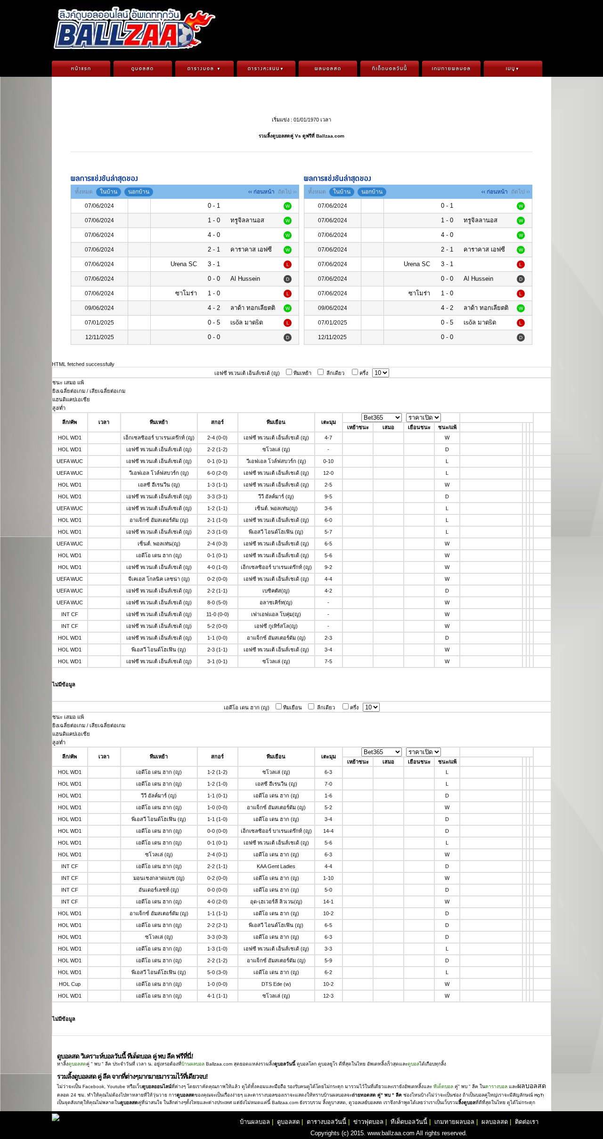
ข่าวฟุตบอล (368, 1121)
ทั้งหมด (84, 191)
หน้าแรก (81, 69)
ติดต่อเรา (526, 1121)
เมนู (513, 69)
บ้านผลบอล (192, 1063)
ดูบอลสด (142, 69)
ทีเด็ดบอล (443, 1086)
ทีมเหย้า (302, 373)
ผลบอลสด (328, 69)
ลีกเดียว (335, 373)
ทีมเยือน (292, 707)
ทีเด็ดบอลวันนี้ (389, 69)
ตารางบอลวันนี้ (326, 1121)
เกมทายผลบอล (451, 69)
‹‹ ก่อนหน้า (261, 191)
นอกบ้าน (138, 191)
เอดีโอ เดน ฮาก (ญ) (246, 707)
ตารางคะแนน (266, 69)
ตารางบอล (204, 69)
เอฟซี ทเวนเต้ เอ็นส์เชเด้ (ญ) (247, 373)
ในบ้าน (108, 191)
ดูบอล (413, 1063)
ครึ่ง (363, 373)
